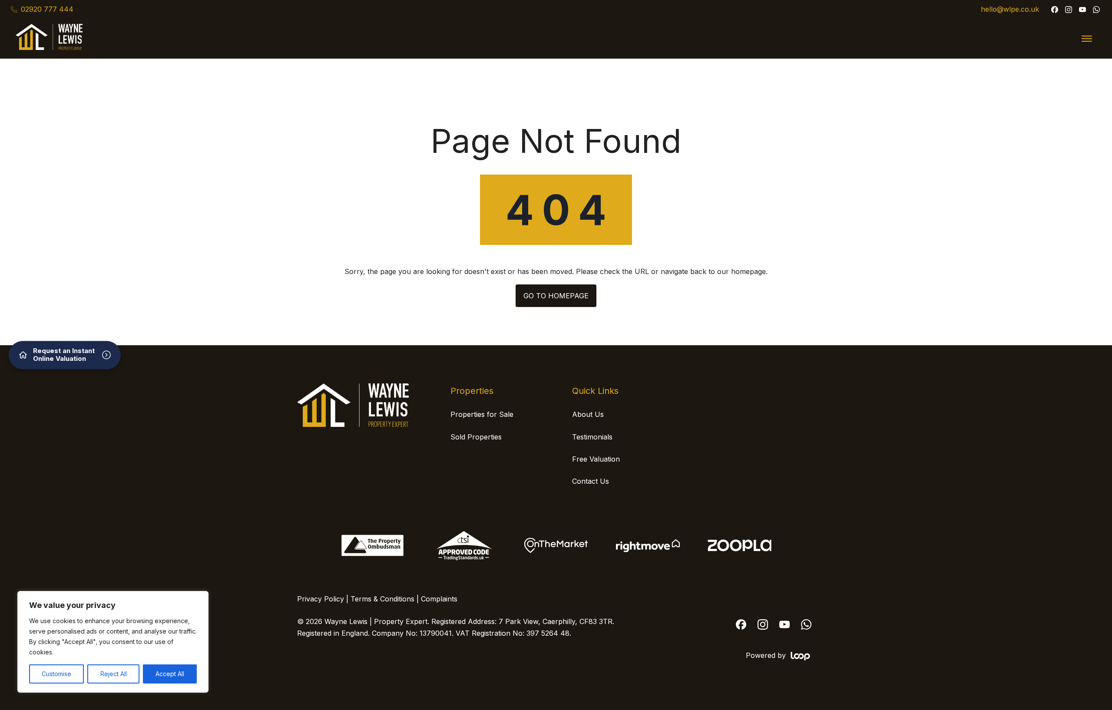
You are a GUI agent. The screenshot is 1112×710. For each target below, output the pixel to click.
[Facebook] (1054, 9)
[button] (1086, 38)
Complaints (439, 598)
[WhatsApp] (1096, 9)
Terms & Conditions (382, 598)
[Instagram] (1068, 9)
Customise (56, 673)
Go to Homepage (556, 295)
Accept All (170, 673)
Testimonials (592, 437)
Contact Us (590, 481)
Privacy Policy (320, 598)
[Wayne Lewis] (353, 424)
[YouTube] (1082, 9)
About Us (588, 414)
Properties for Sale (481, 414)
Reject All (113, 673)
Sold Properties (476, 437)
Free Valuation (596, 459)
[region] (112, 642)
